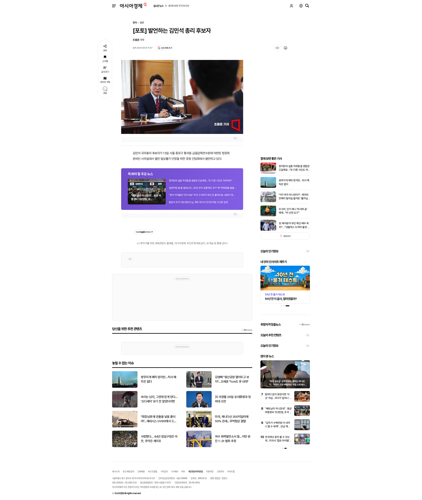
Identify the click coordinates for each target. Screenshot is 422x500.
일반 (142, 22)
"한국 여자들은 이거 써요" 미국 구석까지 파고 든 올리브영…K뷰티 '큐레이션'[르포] (203, 195)
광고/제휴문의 (128, 471)
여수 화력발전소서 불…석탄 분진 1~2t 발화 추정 (232, 439)
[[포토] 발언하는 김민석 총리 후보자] (182, 97)
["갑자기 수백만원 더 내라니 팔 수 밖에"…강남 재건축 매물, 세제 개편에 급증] (302, 429)
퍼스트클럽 (152, 471)
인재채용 (141, 471)
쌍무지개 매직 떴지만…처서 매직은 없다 (294, 182)
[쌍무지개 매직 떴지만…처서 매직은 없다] (268, 187)
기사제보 (174, 471)
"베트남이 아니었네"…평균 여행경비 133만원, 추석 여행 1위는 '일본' (278, 412)
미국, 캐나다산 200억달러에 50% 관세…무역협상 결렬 (231, 419)
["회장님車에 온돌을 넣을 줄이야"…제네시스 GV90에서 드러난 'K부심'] (124, 426)
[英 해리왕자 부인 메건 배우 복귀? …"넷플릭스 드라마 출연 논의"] (268, 230)
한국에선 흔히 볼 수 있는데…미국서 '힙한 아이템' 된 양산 (277, 440)
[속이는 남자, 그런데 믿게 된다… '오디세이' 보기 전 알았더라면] (124, 407)
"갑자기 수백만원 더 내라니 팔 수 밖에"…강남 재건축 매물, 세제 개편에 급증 (277, 426)
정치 (135, 22)
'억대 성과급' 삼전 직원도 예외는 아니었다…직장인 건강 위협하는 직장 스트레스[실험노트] (287, 384)
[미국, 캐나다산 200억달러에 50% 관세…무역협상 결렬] (199, 426)
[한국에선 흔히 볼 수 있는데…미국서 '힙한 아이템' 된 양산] (302, 443)
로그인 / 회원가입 (291, 5)
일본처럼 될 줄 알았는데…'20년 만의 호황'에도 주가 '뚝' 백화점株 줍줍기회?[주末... (203, 187)
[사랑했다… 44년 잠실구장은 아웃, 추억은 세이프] (124, 446)
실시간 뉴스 (158, 6)
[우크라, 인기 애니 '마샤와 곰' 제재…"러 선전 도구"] (268, 215)
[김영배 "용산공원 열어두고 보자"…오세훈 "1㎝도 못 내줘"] (199, 387)
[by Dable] (246, 330)
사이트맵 (230, 471)
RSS (183, 471)
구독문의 (164, 471)
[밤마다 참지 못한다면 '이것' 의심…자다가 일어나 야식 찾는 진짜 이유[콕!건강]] (302, 401)
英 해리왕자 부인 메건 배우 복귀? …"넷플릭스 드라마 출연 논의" (294, 225)
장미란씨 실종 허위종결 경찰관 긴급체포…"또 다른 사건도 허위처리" (200, 180)
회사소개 (115, 471)
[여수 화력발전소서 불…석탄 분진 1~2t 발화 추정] (199, 446)
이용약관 (209, 471)
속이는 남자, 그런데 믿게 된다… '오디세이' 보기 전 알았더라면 (159, 399)
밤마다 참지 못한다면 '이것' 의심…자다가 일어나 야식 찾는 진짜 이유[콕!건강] (278, 398)
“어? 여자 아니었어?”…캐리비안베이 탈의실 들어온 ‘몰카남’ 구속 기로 (293, 196)
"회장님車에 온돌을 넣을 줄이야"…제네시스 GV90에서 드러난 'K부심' (159, 419)
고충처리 (220, 471)
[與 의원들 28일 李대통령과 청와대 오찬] (199, 407)
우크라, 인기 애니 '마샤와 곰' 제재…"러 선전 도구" (293, 210)
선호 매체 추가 (166, 48)
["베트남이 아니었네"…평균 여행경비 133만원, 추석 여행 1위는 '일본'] (302, 415)
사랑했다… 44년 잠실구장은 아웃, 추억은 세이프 (159, 439)
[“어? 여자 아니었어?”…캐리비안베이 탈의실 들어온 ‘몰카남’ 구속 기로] (268, 201)
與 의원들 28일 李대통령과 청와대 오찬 (233, 399)
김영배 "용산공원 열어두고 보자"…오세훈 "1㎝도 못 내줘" (232, 379)
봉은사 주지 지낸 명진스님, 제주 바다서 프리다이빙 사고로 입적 (198, 202)
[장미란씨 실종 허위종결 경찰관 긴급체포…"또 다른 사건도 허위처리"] (268, 173)
